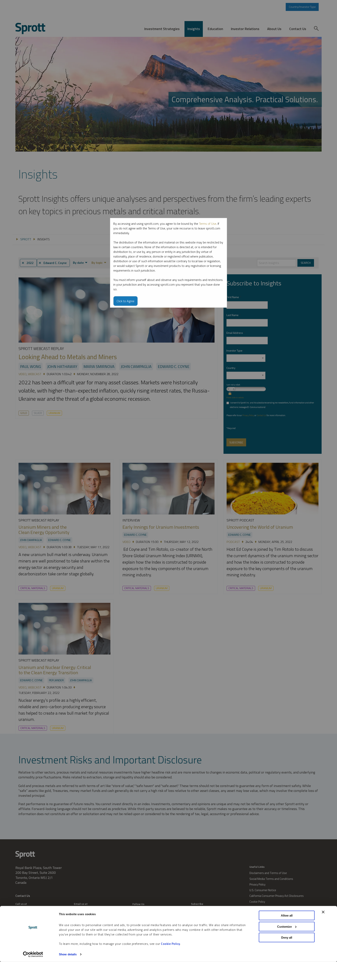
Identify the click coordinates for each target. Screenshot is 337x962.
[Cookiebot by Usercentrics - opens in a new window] (33, 954)
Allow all (287, 915)
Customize (284, 926)
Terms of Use (207, 223)
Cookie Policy (170, 943)
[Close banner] (323, 912)
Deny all (286, 937)
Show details (68, 954)
